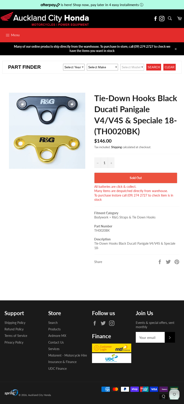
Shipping (116, 147)
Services (53, 349)
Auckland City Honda (39, 394)
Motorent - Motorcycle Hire (67, 355)
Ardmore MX (57, 336)
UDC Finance (57, 368)
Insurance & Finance (62, 362)
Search (53, 323)
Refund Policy (14, 329)
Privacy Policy (13, 342)
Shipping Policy (14, 323)
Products (54, 329)
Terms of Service (15, 336)
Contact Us (56, 342)
